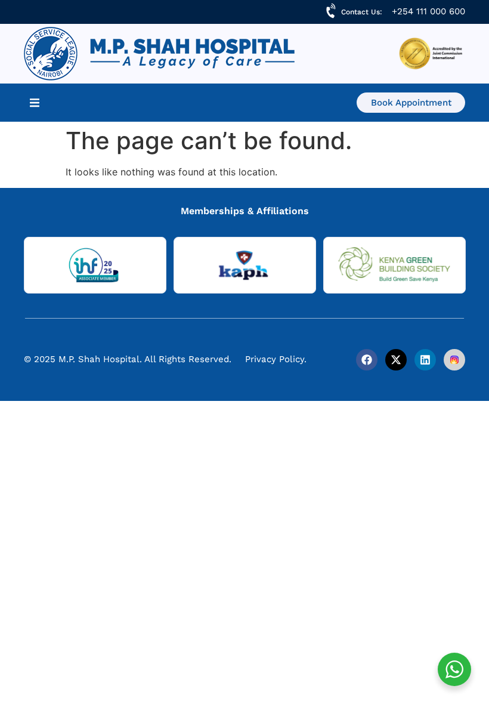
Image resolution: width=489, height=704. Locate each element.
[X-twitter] (396, 359)
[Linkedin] (425, 359)
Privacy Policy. (276, 359)
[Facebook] (366, 359)
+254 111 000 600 (428, 11)
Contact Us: (361, 12)
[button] (34, 102)
